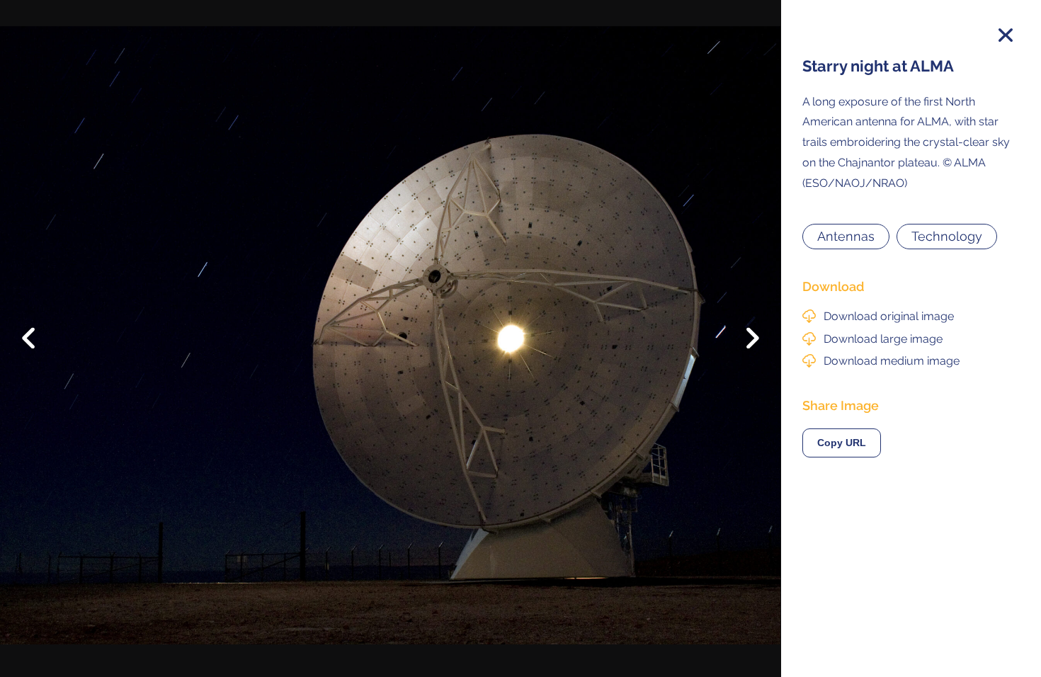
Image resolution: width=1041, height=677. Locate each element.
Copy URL (841, 443)
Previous (38, 327)
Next (742, 342)
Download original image (889, 316)
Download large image (883, 339)
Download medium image (892, 361)
